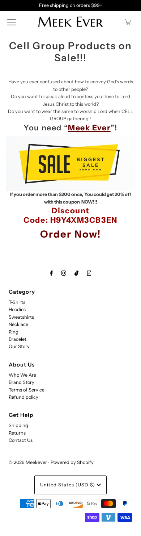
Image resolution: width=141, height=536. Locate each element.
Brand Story (21, 382)
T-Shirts (17, 302)
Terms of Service (26, 390)
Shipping (18, 425)
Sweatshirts (21, 317)
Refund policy (23, 397)
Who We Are (22, 375)
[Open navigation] (11, 22)
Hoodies (17, 309)
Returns (17, 433)
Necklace (18, 324)
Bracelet (17, 339)
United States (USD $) (68, 484)
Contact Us (21, 440)
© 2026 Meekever (28, 462)
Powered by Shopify (72, 462)
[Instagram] (63, 273)
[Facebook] (51, 273)
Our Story (19, 346)
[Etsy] (89, 273)
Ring (13, 332)
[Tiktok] (76, 273)
